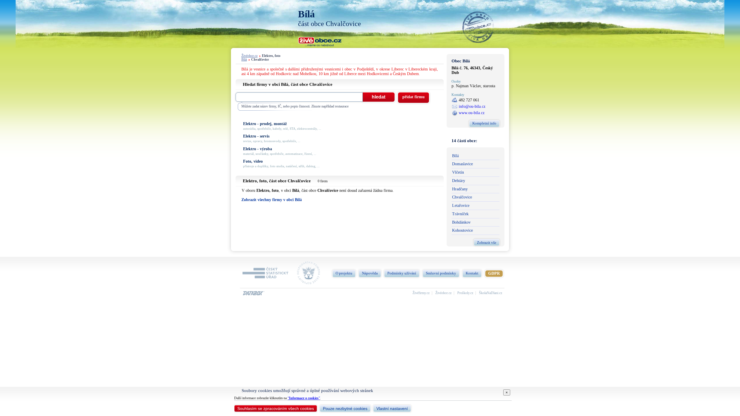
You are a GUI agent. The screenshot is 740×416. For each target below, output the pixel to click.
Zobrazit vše (486, 242)
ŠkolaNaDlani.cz (490, 293)
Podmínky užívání (401, 273)
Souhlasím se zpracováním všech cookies (275, 408)
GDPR (494, 273)
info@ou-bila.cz (472, 106)
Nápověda (370, 273)
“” (304, 398)
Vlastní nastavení (392, 408)
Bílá (244, 60)
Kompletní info (484, 123)
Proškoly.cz (465, 293)
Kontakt (472, 273)
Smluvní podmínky (441, 273)
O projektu (344, 273)
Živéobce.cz (249, 56)
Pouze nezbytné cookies (345, 408)
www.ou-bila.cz (471, 113)
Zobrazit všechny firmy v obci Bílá (271, 200)
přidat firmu (413, 97)
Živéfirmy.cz (421, 293)
